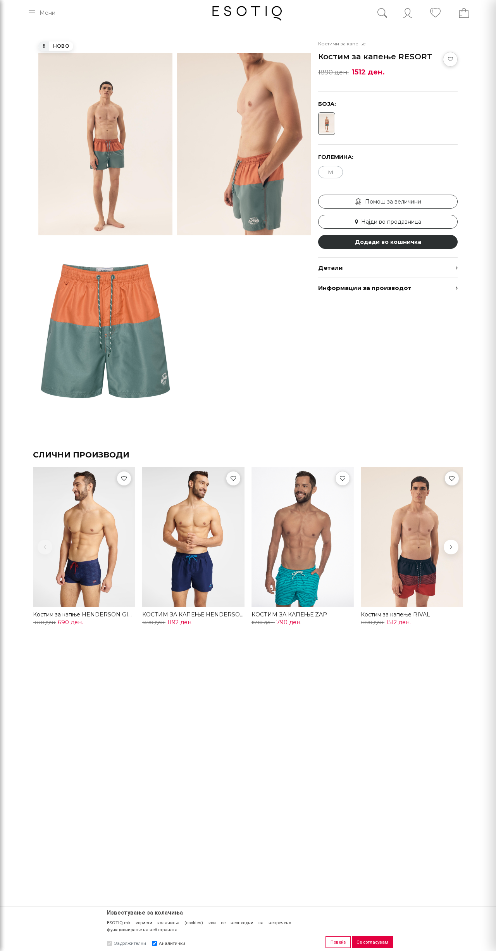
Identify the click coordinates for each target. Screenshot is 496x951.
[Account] (407, 13)
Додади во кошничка (388, 241)
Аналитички (172, 943)
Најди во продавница (391, 221)
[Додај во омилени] (450, 59)
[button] (451, 547)
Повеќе (338, 942)
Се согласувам (372, 942)
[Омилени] (124, 478)
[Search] (388, 13)
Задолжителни (130, 943)
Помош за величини (393, 201)
